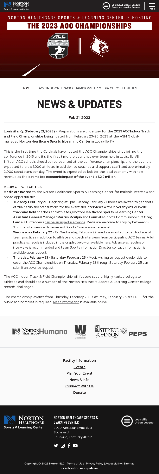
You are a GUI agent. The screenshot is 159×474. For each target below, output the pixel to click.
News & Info (79, 379)
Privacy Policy (94, 463)
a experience (79, 468)
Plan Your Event (79, 373)
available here (100, 242)
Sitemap (129, 463)
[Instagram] (63, 445)
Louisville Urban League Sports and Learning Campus (107, 6)
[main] (79, 158)
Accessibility (113, 463)
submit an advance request (33, 267)
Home (27, 88)
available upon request (29, 252)
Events (80, 367)
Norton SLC (24, 6)
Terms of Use (75, 463)
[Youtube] (75, 445)
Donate (79, 392)
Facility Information (79, 360)
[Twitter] (56, 445)
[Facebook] (68, 445)
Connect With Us (79, 386)
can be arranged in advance (65, 222)
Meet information (66, 302)
